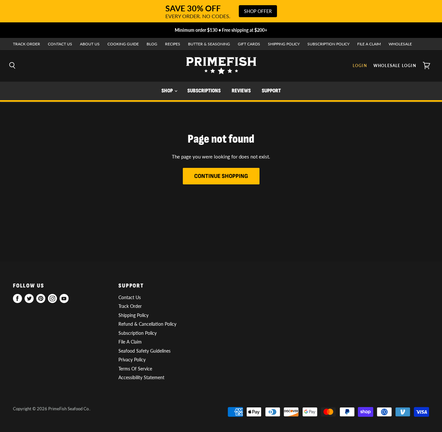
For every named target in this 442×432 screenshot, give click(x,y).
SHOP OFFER (258, 11)
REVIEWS (241, 91)
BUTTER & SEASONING (209, 44)
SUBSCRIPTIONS (204, 91)
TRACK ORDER (26, 44)
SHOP (167, 91)
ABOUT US (90, 44)
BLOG (152, 44)
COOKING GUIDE (123, 44)
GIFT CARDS (249, 44)
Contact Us (129, 297)
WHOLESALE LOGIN (394, 65)
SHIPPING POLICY (284, 44)
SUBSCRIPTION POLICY (328, 44)
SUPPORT (271, 91)
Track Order (130, 306)
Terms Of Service (135, 368)
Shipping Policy (133, 315)
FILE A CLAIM (369, 44)
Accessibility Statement (141, 377)
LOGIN (360, 65)
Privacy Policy (132, 359)
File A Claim (130, 341)
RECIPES (172, 44)
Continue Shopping (221, 176)
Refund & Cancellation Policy (147, 324)
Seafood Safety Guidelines (144, 351)
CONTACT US (60, 44)
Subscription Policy (137, 333)
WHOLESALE (400, 44)
